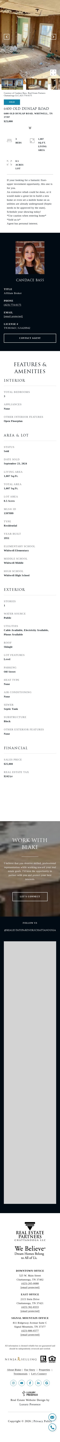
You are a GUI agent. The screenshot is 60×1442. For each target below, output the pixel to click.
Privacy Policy (43, 1421)
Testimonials (21, 1374)
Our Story (29, 1369)
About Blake (14, 1369)
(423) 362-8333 (30, 1307)
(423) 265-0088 (30, 1283)
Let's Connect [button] (30, 896)
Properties (44, 1369)
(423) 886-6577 (30, 1330)
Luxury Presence (30, 1404)
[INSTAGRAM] (13, 1383)
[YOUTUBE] (22, 1383)
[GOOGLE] (47, 1383)
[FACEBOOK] (30, 1383)
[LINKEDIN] (38, 1383)
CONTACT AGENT (30, 338)
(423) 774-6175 (12, 304)
